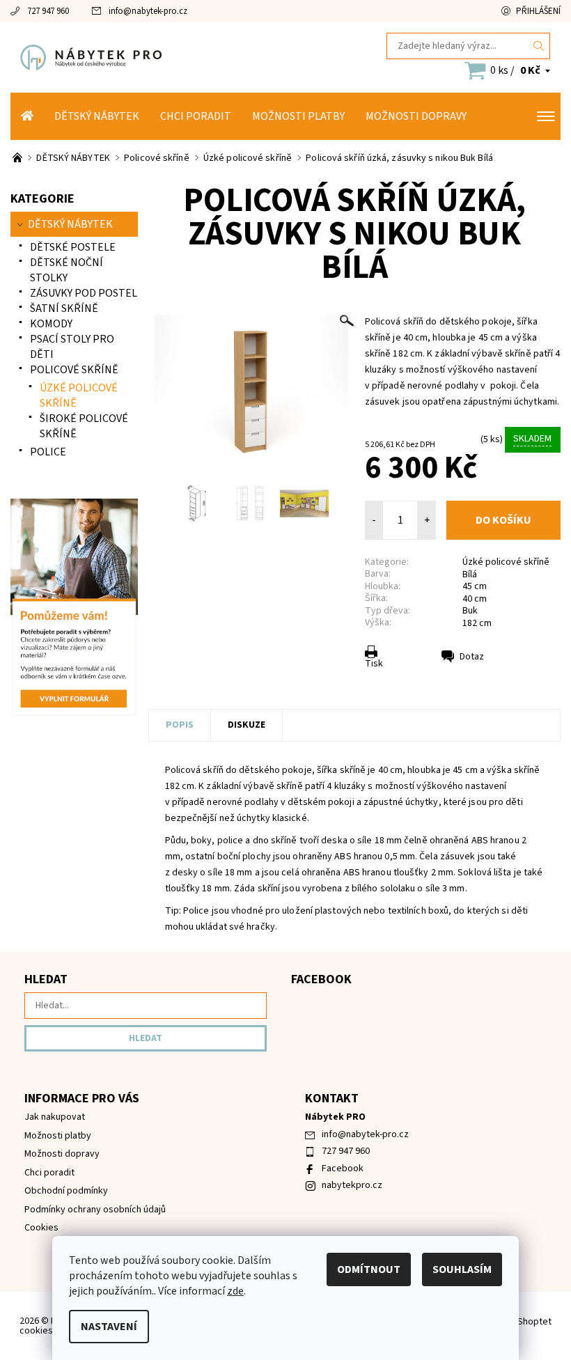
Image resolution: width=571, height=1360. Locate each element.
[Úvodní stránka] (27, 116)
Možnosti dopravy (416, 116)
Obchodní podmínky (66, 1191)
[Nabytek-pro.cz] (148, 57)
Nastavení (109, 1326)
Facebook (342, 1168)
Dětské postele (73, 247)
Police (48, 452)
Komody (51, 323)
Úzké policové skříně (505, 562)
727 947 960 (48, 11)
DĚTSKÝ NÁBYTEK (96, 116)
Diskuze (246, 725)
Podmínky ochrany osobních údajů (95, 1210)
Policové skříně (74, 369)
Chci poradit (195, 116)
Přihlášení (538, 11)
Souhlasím (462, 1269)
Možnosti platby (298, 116)
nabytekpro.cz (352, 1185)
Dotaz (472, 657)
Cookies (41, 1228)
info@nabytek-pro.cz (148, 11)
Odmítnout (368, 1269)
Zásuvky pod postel (83, 293)
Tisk (374, 664)
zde (235, 1291)
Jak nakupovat (54, 1117)
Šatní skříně (64, 308)
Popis (180, 725)
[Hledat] (539, 46)
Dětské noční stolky (66, 270)
